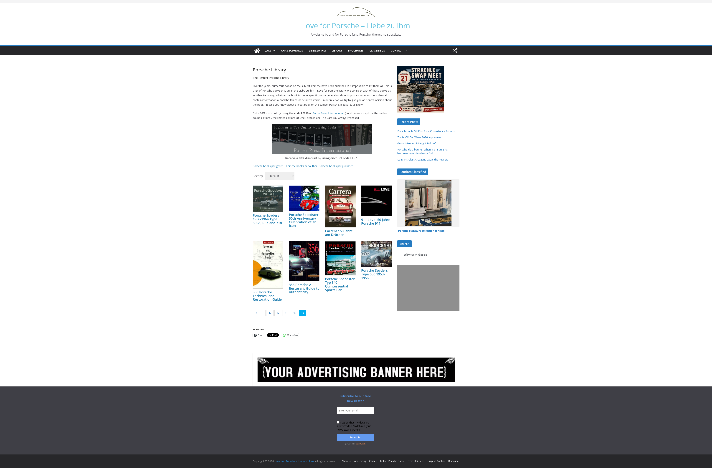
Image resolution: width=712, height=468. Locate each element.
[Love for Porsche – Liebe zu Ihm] (257, 50)
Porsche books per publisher (336, 166)
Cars (268, 50)
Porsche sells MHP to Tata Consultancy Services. (426, 131)
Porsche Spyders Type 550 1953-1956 (374, 274)
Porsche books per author (301, 166)
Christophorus (292, 50)
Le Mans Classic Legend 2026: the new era (423, 159)
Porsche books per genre (268, 166)
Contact (397, 50)
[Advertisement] (427, 288)
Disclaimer (453, 461)
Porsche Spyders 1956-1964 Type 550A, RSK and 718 (267, 219)
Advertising (360, 461)
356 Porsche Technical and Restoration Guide (267, 296)
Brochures (356, 50)
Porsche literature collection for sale (421, 230)
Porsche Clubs (395, 461)
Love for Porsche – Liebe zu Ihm (356, 25)
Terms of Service (415, 461)
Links (382, 461)
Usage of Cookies (436, 461)
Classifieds (377, 50)
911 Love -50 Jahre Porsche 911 (375, 221)
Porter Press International (327, 113)
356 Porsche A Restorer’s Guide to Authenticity (304, 288)
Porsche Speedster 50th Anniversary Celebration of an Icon (304, 220)
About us (346, 461)
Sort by (258, 176)
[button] (273, 50)
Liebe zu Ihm (317, 50)
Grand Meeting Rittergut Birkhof (416, 143)
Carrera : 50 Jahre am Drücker (339, 233)
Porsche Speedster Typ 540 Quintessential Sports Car (340, 284)
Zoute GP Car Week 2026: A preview (419, 137)
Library (337, 50)
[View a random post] (455, 50)
